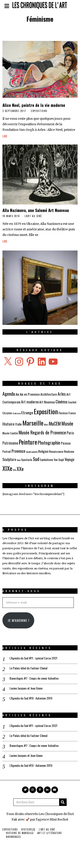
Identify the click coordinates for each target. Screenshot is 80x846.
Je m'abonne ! (18, 620)
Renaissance (56, 451)
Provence (18, 451)
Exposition (46, 411)
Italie (18, 424)
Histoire (8, 424)
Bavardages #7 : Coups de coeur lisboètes (34, 678)
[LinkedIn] (47, 789)
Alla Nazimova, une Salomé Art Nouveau (35, 210)
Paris (70, 433)
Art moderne (30, 402)
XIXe (7, 468)
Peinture (28, 441)
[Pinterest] (40, 789)
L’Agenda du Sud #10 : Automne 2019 (31, 698)
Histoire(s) (28, 829)
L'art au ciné (33, 216)
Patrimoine (10, 443)
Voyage (69, 459)
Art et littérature (49, 833)
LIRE (4, 136)
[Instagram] (32, 789)
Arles (62, 394)
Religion (43, 451)
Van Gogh (59, 460)
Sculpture (9, 459)
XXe (20, 468)
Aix (17, 394)
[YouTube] (54, 789)
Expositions (39, 111)
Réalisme (69, 451)
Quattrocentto (32, 451)
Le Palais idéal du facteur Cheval (28, 668)
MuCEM (55, 423)
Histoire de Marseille (20, 833)
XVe (14, 470)
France (72, 413)
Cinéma (61, 401)
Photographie (49, 442)
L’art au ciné (47, 829)
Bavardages (13, 836)
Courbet (72, 402)
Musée (67, 423)
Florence (63, 413)
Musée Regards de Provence (42, 432)
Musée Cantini (10, 433)
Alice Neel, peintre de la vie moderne (33, 105)
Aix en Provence (30, 394)
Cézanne (7, 413)
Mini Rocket (59, 819)
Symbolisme (46, 460)
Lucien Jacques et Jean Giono (26, 688)
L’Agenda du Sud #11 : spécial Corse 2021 (33, 658)
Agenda (8, 393)
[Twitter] (25, 789)
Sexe (18, 460)
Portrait (6, 451)
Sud (36, 458)
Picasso (66, 443)
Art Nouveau (47, 401)
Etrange (27, 412)
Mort (46, 424)
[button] (63, 802)
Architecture (48, 394)
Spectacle (26, 460)
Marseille (32, 422)
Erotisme (17, 413)
